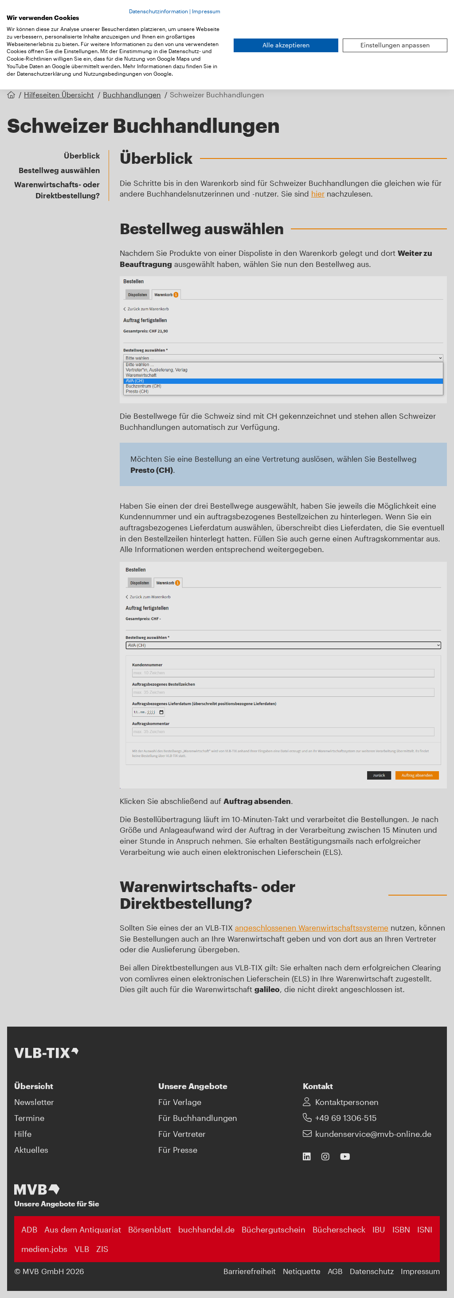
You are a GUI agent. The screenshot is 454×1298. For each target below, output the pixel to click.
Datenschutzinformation (158, 11)
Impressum (206, 11)
